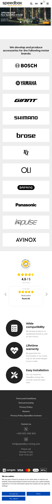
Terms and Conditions (26, 398)
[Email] (26, 439)
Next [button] (47, 294)
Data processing (26, 403)
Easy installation (37, 370)
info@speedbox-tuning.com (26, 444)
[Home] (12, 3)
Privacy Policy (26, 407)
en (37, 4)
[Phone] (26, 429)
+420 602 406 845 (26, 433)
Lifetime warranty (32, 347)
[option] (26, 296)
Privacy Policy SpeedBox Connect (26, 415)
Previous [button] (5, 294)
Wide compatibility (35, 325)
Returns (26, 411)
